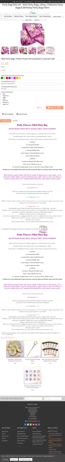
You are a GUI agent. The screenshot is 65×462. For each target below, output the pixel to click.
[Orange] (17, 78)
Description (6, 120)
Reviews (15, 120)
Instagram (39, 425)
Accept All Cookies (25, 459)
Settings (5, 459)
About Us (36, 20)
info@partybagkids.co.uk (33, 421)
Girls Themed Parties (45, 16)
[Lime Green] (4, 78)
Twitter (28, 425)
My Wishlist (5, 440)
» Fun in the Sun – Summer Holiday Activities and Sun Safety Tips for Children (57, 445)
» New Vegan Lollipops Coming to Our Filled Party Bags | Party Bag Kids (56, 435)
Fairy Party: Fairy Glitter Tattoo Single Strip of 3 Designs (50, 360)
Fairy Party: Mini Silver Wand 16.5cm (32, 360)
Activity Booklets (36, 431)
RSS (31, 425)
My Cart (4, 438)
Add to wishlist (9, 114)
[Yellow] (20, 78)
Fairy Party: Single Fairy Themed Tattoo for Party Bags (32, 386)
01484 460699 (33, 418)
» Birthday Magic (52, 449)
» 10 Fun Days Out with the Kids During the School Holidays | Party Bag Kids (56, 440)
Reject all (14, 459)
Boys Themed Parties (31, 16)
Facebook (25, 425)
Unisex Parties (57, 16)
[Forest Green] (2, 78)
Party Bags (29, 20)
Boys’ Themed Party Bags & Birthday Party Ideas (39, 437)
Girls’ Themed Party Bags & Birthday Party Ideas (39, 440)
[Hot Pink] (14, 78)
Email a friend (22, 114)
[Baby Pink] (12, 78)
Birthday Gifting (19, 16)
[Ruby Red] (7, 78)
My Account (5, 431)
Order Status (5, 436)
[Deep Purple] (9, 78)
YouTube (36, 425)
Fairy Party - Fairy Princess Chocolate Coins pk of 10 (15, 360)
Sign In (3, 433)
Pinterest (33, 425)
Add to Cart (55, 108)
